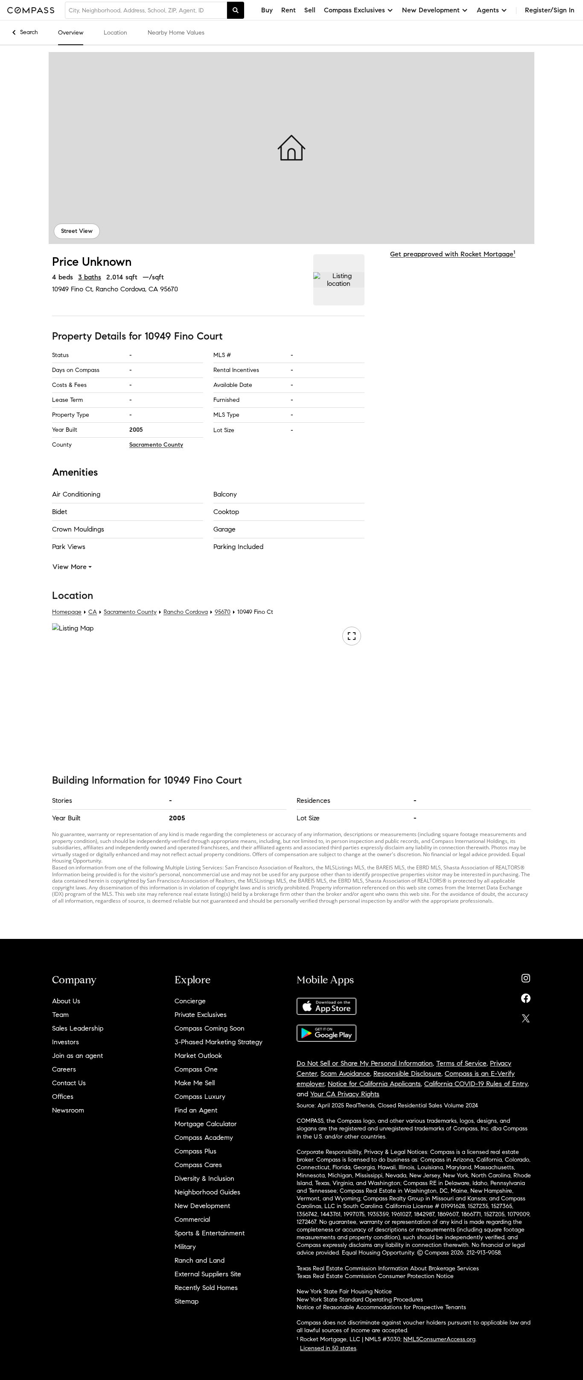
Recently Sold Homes (206, 1288)
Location (115, 32)
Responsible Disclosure (407, 1073)
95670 (169, 289)
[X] (526, 1016)
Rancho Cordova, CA (127, 289)
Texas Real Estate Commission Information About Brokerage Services (388, 1268)
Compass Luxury (200, 1096)
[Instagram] (526, 976)
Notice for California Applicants (374, 1084)
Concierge (190, 1001)
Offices (62, 1096)
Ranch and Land (199, 1260)
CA (92, 612)
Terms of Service (461, 1063)
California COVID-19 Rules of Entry (476, 1084)
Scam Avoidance (345, 1073)
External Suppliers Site (208, 1274)
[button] (291, 148)
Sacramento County (156, 444)
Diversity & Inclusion (204, 1178)
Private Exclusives (201, 1015)
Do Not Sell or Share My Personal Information (365, 1063)
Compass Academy (204, 1137)
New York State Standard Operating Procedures (360, 1299)
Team (60, 1015)
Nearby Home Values (176, 32)
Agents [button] (488, 10)
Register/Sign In (549, 10)
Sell (309, 10)
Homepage (67, 612)
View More (69, 567)
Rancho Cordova (185, 612)
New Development (202, 1206)
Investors (65, 1042)
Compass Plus (195, 1151)
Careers (64, 1069)
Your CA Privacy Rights (344, 1094)
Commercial (192, 1219)
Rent (288, 10)
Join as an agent (77, 1056)
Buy (267, 10)
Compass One (196, 1069)
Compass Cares (198, 1165)
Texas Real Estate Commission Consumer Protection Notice (375, 1276)
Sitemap (186, 1301)
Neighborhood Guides (207, 1192)
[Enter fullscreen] (351, 636)
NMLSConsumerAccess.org (439, 1339)
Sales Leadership (77, 1028)
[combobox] (146, 10)
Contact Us (69, 1083)
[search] (235, 10)
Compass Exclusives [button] (354, 10)
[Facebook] (526, 996)
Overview (70, 32)
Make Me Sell (195, 1083)
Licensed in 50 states (328, 1348)
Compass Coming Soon (210, 1028)
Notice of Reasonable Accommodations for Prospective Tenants (381, 1307)
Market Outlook (198, 1056)
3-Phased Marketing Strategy (218, 1042)
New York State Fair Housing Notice (344, 1291)
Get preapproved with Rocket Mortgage (452, 254)
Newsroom (68, 1110)
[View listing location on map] (338, 279)
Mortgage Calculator (206, 1124)
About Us (66, 1001)
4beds (62, 277)
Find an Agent (196, 1110)
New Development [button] (431, 10)
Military (185, 1247)
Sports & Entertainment (210, 1233)
